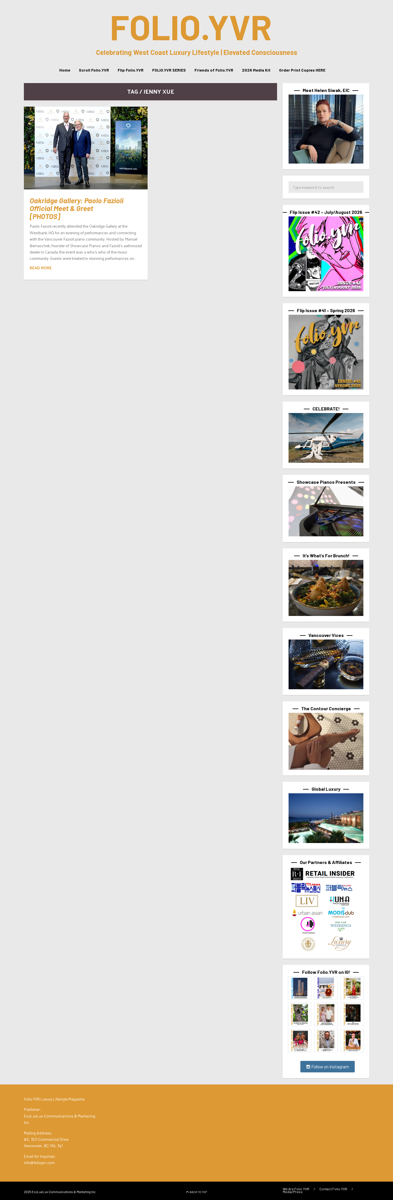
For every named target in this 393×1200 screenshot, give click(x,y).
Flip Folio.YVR (131, 70)
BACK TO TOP (198, 1192)
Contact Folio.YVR (333, 1188)
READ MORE (41, 267)
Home (64, 70)
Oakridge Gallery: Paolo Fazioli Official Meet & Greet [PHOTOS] (76, 208)
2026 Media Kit (256, 70)
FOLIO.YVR (191, 26)
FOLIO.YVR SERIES (169, 70)
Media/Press (293, 1191)
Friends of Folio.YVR (213, 70)
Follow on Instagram (329, 1066)
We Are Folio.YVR (296, 1188)
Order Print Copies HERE (302, 70)
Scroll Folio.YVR (94, 70)
